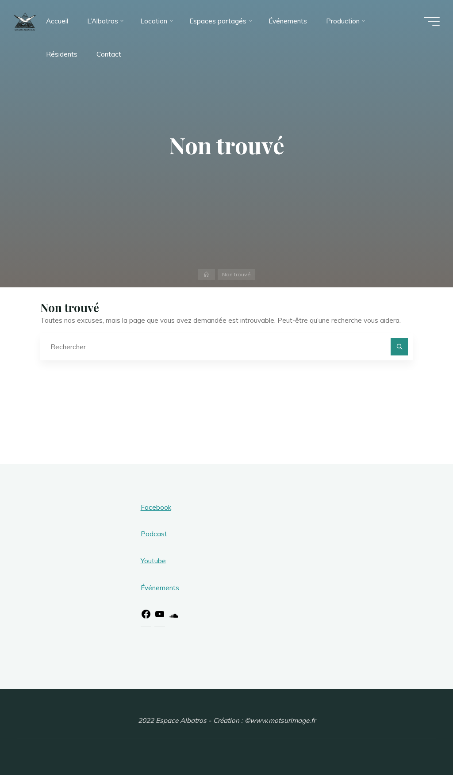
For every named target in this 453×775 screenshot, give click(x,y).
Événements (160, 588)
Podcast (154, 534)
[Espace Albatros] (25, 21)
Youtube (153, 561)
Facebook (156, 507)
